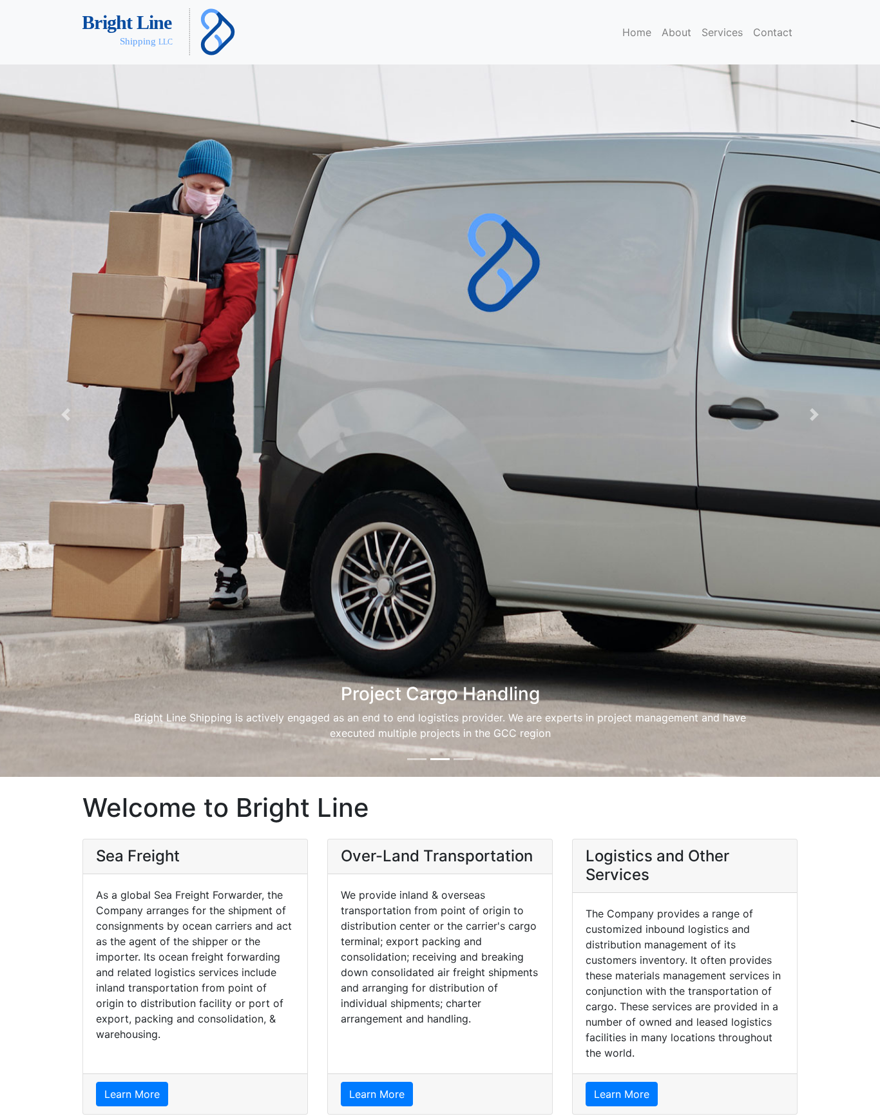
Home (636, 32)
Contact (772, 32)
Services (722, 32)
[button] (66, 414)
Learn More (132, 1094)
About (676, 32)
